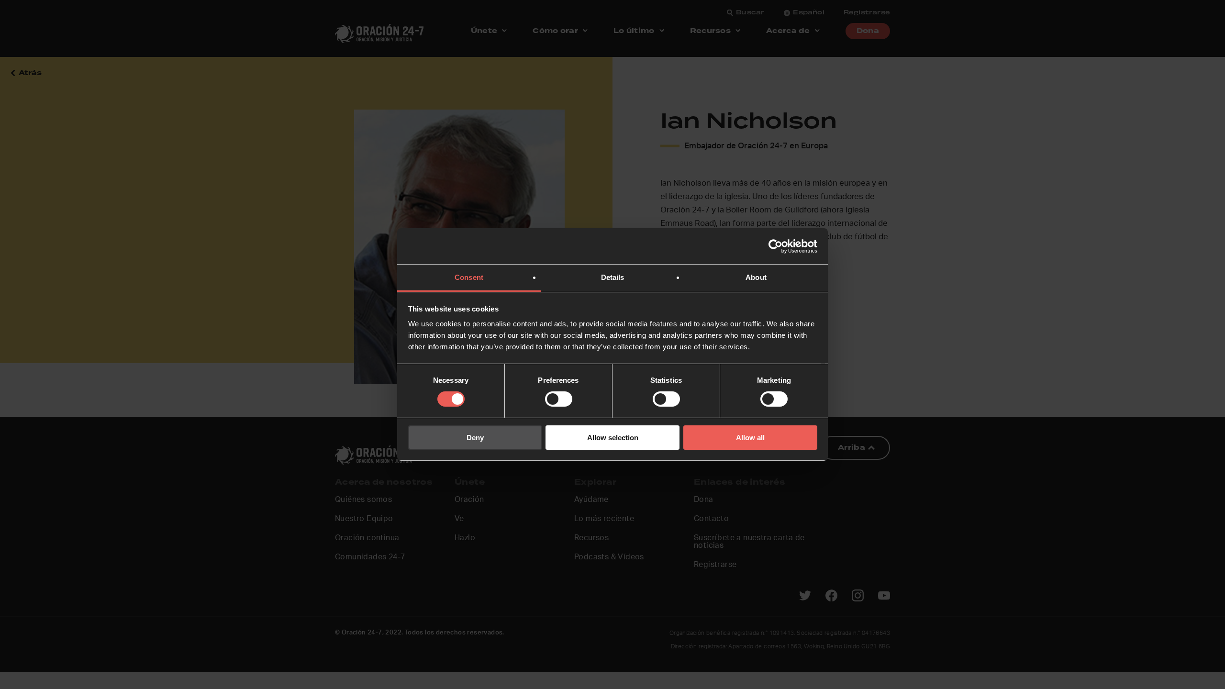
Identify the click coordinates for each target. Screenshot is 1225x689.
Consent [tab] (469, 277)
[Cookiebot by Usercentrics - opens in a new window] (775, 246)
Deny (475, 437)
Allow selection (612, 437)
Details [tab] (612, 277)
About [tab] (756, 277)
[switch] (558, 399)
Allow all (750, 437)
